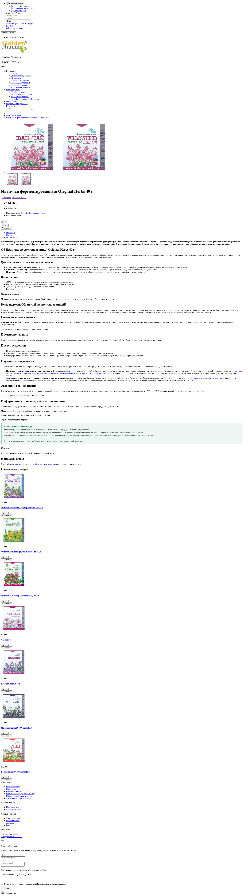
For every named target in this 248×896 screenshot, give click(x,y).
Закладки (10, 823)
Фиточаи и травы (14, 115)
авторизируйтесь (19, 464)
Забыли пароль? (13, 23)
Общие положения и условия (19, 796)
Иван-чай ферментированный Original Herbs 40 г (27, 118)
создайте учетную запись (43, 464)
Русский (25, 6)
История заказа (13, 820)
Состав (9, 235)
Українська (28, 8)
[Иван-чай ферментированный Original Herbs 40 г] (32, 172)
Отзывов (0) (11, 237)
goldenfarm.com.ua (63, 441)
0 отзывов (6, 198)
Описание (10, 233)
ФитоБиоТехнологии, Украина (34, 213)
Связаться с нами (13, 809)
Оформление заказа (14, 28)
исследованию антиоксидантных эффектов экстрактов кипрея (196, 378)
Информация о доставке (17, 791)
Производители (13, 807)
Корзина (10, 26)
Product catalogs (13, 787)
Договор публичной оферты (18, 798)
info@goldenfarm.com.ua (11, 836)
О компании (11, 789)
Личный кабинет (13, 818)
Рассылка (10, 825)
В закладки (6, 228)
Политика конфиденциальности (20, 794)
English (23, 11)
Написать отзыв (19, 198)
